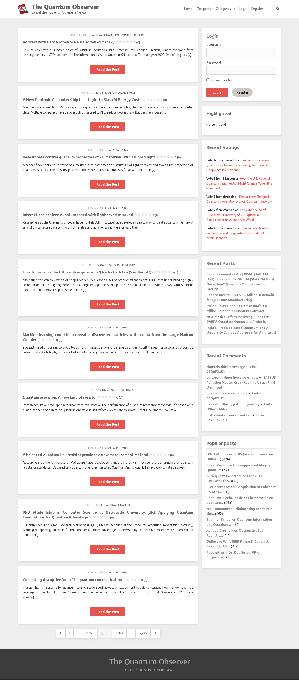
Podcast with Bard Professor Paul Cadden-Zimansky (81, 42)
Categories (223, 9)
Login (242, 9)
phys (124, 150)
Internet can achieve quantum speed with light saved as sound (91, 215)
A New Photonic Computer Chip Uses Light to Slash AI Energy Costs (95, 100)
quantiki (124, 505)
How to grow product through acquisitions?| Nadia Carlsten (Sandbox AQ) (100, 272)
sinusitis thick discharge (225, 367)
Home (188, 9)
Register (257, 9)
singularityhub (124, 92)
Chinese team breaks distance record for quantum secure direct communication (237, 233)
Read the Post (111, 70)
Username (213, 44)
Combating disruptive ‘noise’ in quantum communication (85, 579)
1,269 (119, 633)
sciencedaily (124, 390)
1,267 (90, 633)
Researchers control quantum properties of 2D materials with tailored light (102, 157)
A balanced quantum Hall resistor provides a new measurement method (98, 455)
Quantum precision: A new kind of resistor (73, 397)
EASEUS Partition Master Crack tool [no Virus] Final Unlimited (241, 382)
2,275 (143, 633)
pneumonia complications (226, 393)
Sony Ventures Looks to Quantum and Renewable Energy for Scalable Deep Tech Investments (239, 165)
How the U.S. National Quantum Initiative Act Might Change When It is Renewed (239, 183)
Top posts (204, 9)
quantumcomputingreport (124, 35)
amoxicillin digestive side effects (232, 377)
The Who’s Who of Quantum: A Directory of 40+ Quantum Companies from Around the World (236, 215)
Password (213, 62)
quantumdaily (124, 265)
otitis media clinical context (228, 415)
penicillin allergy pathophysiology (232, 404)
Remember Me (221, 80)
